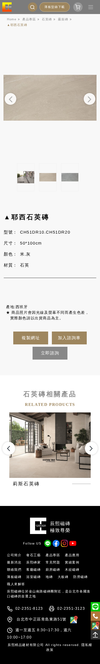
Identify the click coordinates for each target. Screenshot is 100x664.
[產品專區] (30, 19)
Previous (10, 99)
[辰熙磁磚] (7, 7)
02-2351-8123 (29, 608)
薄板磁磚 (14, 577)
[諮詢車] (78, 7)
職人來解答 (16, 584)
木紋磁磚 (72, 569)
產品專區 (53, 555)
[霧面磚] (65, 19)
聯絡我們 (14, 569)
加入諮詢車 (69, 338)
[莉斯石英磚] (50, 449)
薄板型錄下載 (54, 7)
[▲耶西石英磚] (19, 25)
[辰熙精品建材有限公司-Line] (47, 543)
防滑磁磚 (80, 577)
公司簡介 (14, 555)
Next (89, 99)
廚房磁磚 (53, 569)
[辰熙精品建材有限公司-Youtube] (72, 543)
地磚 (49, 577)
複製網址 (31, 338)
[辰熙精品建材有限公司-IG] (64, 543)
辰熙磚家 (33, 562)
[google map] (73, 619)
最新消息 (14, 562)
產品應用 (72, 555)
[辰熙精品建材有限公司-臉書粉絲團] (56, 543)
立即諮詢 (50, 353)
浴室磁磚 (33, 577)
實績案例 (72, 562)
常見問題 (53, 562)
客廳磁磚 (33, 569)
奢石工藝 (33, 555)
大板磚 (63, 577)
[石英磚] (49, 19)
